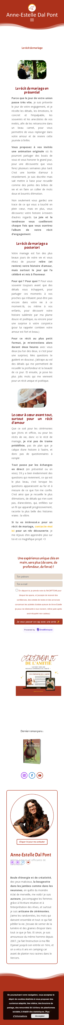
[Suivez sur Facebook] (32, 775)
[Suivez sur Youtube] (40, 775)
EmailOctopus (46, 630)
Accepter (40, 1016)
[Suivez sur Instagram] (24, 775)
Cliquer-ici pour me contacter (32, 841)
